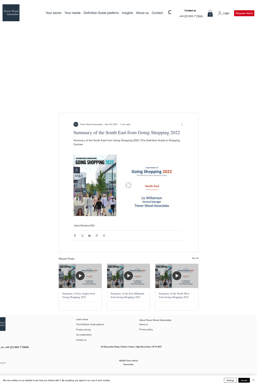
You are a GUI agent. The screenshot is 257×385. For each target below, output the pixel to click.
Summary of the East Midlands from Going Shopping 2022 (127, 295)
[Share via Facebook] (74, 235)
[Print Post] (104, 235)
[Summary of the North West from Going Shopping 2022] (176, 276)
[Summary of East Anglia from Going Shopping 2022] (80, 276)
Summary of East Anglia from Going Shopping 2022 (78, 295)
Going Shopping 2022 (84, 225)
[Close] (253, 380)
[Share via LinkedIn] (89, 235)
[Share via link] (96, 235)
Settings (230, 380)
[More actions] (182, 124)
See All (195, 258)
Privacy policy (146, 329)
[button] (210, 13)
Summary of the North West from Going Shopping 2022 (174, 295)
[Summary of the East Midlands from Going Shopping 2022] (128, 276)
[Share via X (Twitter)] (82, 235)
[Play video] (128, 185)
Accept (244, 380)
